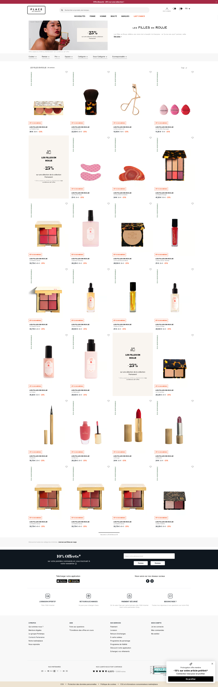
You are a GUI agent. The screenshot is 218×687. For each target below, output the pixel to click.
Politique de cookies (108, 684)
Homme (103, 16)
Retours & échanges (118, 634)
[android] (74, 581)
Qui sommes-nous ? (36, 627)
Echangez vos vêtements (120, 651)
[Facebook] (147, 581)
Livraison (113, 630)
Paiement (113, 627)
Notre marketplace (36, 641)
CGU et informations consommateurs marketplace (139, 684)
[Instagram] (152, 581)
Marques (125, 16)
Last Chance (139, 16)
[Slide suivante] (67, 97)
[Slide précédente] (30, 97)
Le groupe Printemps (36, 634)
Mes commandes (157, 630)
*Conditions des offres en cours (81, 630)
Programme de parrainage (120, 641)
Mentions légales (35, 630)
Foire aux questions (76, 627)
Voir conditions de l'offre (61, 52)
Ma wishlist (155, 634)
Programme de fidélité (118, 644)
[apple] (62, 581)
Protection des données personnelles (82, 684)
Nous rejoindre (34, 644)
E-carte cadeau (116, 637)
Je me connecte (157, 627)
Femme (92, 16)
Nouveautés (79, 16)
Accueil (32, 22)
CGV (62, 684)
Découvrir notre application (120, 648)
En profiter (191, 679)
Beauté (114, 16)
